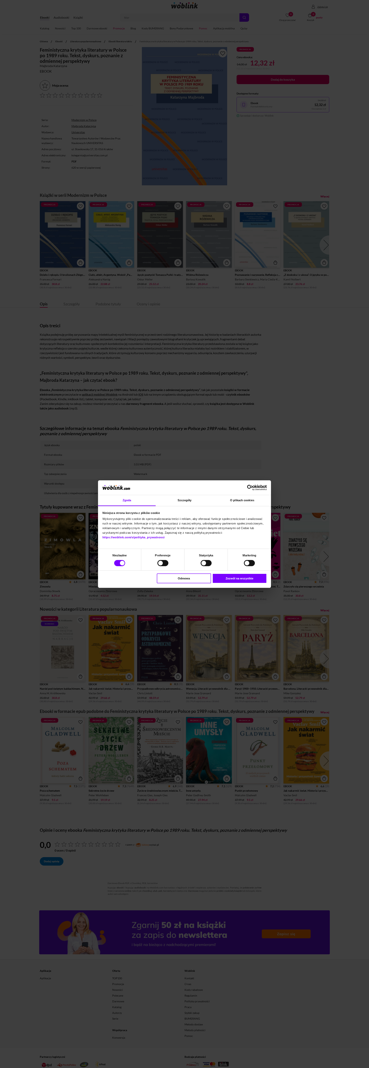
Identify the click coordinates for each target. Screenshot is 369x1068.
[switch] (162, 563)
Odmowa (184, 578)
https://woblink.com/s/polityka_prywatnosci (133, 537)
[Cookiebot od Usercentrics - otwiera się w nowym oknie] (250, 488)
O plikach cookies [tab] (242, 500)
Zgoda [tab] (127, 500)
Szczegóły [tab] (185, 500)
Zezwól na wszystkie (239, 578)
